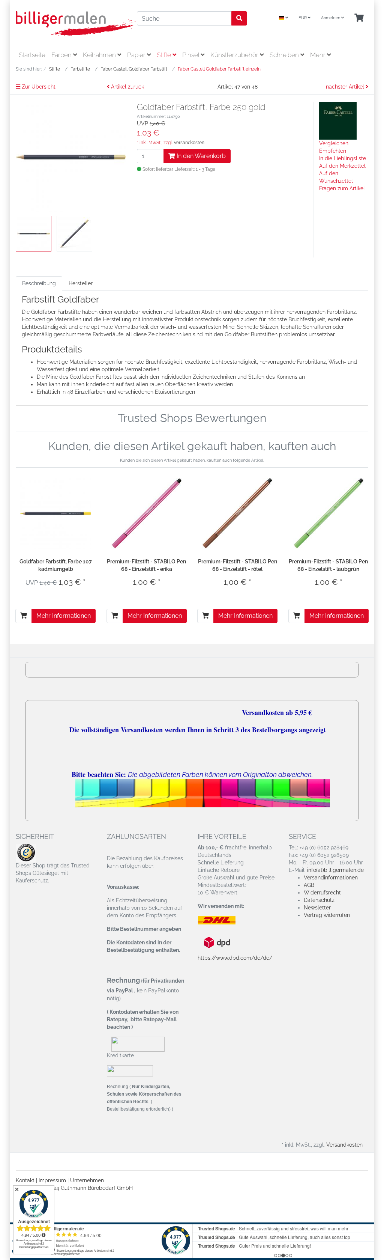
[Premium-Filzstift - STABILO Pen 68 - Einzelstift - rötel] (237, 513)
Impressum (52, 1180)
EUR (303, 17)
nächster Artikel (346, 87)
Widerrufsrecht (322, 893)
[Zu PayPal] (130, 1070)
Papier (137, 55)
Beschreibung (39, 283)
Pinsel (191, 55)
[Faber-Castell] (338, 120)
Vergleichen (333, 143)
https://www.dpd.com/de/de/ (235, 958)
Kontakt (25, 1180)
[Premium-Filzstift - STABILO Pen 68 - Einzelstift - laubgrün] (328, 513)
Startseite (32, 55)
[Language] (283, 18)
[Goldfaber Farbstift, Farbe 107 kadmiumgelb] (55, 513)
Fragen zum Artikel (342, 188)
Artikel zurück (127, 87)
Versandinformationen (331, 878)
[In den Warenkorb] (23, 616)
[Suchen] (239, 18)
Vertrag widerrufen (327, 915)
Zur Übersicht (38, 87)
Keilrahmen (100, 55)
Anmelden (331, 17)
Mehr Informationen (63, 615)
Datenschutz (319, 900)
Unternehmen (87, 1180)
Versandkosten (189, 142)
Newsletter (317, 908)
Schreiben (285, 55)
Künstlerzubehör (235, 55)
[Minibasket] (359, 18)
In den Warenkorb (200, 156)
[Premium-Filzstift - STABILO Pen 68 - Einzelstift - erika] (146, 513)
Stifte (164, 55)
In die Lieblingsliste (342, 158)
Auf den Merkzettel (342, 166)
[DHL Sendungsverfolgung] (223, 920)
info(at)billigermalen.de (335, 870)
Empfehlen (332, 151)
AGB (309, 885)
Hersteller (81, 283)
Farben (62, 55)
